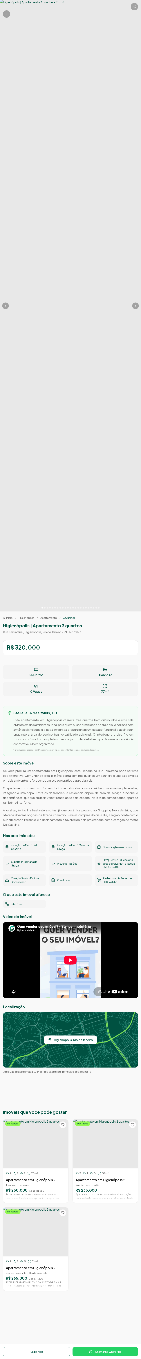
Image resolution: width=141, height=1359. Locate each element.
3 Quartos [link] (69, 617)
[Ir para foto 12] (70, 608)
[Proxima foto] (135, 306)
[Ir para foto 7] (57, 608)
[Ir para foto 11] (68, 608)
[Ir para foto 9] (63, 608)
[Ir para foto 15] (78, 608)
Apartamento (48, 617)
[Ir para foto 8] (60, 608)
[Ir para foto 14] (75, 608)
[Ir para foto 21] (93, 608)
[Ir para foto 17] (83, 608)
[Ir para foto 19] (88, 608)
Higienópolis (26, 617)
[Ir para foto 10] (65, 608)
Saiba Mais (36, 1351)
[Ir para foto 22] (96, 608)
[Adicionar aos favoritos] (62, 1124)
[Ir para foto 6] (55, 608)
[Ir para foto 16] (81, 608)
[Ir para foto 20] (91, 608)
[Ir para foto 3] (47, 608)
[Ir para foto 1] (42, 608)
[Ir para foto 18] (86, 608)
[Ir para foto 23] (99, 608)
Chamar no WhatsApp (108, 1351)
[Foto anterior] (5, 306)
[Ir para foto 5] (52, 608)
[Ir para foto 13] (73, 608)
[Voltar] (6, 14)
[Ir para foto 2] (45, 608)
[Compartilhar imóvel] (134, 6)
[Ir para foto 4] (50, 608)
